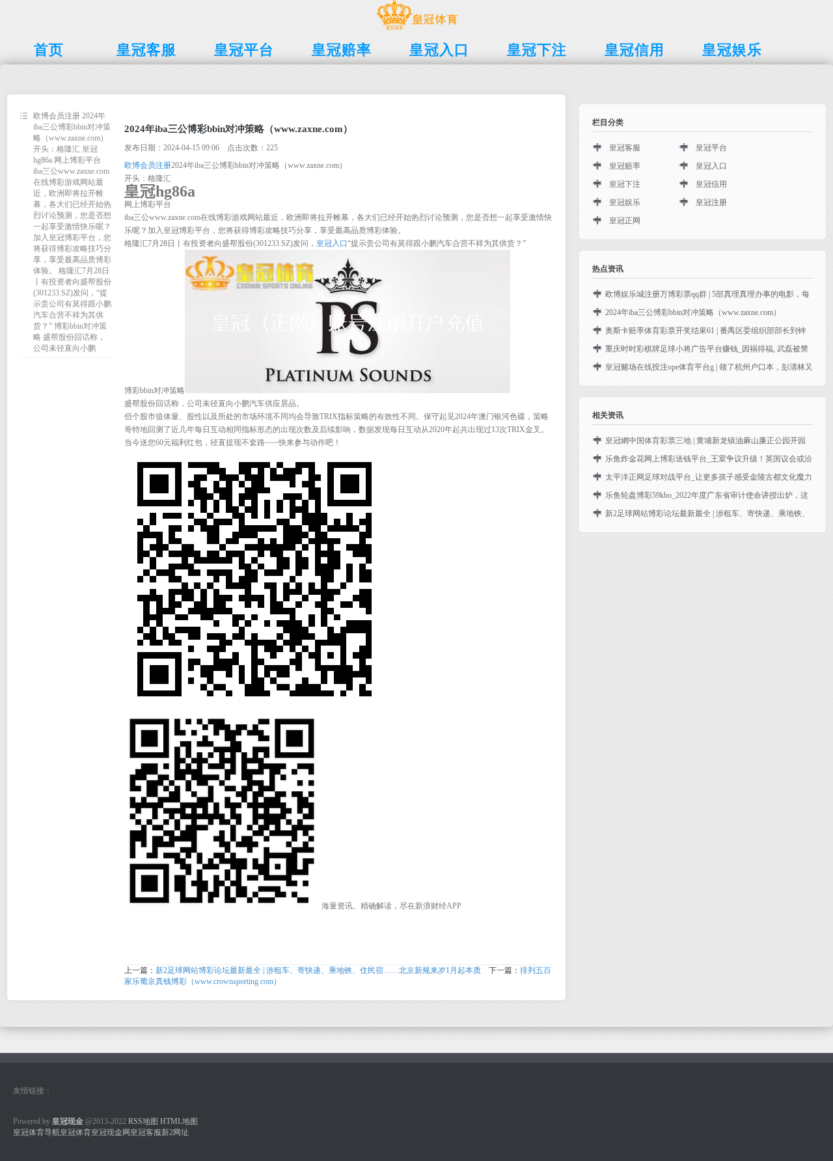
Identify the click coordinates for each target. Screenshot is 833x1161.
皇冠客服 (624, 147)
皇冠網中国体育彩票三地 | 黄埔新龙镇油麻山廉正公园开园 (705, 440)
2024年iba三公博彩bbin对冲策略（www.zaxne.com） (693, 312)
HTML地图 (179, 1121)
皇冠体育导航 (36, 1132)
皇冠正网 (624, 220)
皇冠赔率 (624, 166)
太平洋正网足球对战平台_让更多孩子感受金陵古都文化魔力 (708, 477)
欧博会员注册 (147, 165)
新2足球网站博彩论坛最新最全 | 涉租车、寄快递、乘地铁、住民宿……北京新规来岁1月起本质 (318, 970)
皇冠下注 (624, 184)
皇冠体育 (75, 1132)
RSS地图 (143, 1121)
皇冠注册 (711, 202)
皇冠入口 (332, 243)
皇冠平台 (711, 147)
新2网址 (175, 1132)
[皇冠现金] (416, 29)
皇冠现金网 (110, 1132)
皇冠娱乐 (624, 202)
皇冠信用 (711, 184)
